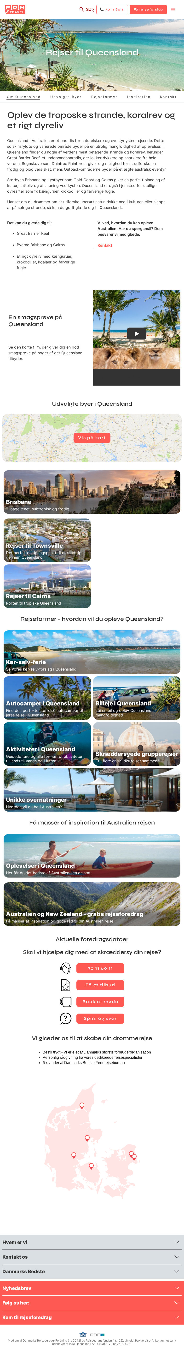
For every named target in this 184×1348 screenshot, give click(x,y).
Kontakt (168, 97)
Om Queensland (24, 97)
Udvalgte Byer (65, 97)
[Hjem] (15, 9)
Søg (90, 9)
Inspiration (139, 97)
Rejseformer (104, 97)
